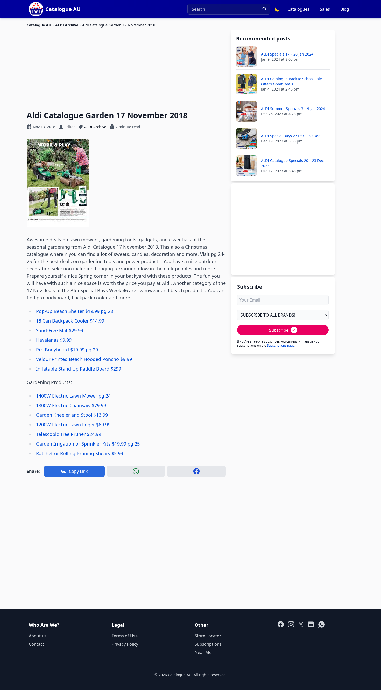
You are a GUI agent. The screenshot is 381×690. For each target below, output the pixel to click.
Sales (325, 9)
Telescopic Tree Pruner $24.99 (68, 434)
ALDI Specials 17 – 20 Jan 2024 (287, 54)
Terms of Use (125, 636)
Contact (36, 644)
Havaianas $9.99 (54, 340)
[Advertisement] (126, 66)
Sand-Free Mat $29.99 (59, 330)
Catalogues (298, 9)
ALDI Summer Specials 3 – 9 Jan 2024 (293, 108)
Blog (344, 9)
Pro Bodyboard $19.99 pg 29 (67, 349)
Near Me (203, 652)
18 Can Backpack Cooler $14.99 (70, 321)
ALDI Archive (66, 25)
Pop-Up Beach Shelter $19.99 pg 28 (74, 311)
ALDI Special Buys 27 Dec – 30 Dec (290, 135)
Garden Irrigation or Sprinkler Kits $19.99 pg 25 (88, 444)
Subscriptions (208, 644)
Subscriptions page (280, 345)
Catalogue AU (39, 25)
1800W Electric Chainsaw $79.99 (71, 405)
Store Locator (208, 636)
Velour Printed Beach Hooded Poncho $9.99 (84, 359)
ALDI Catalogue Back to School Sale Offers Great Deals (291, 81)
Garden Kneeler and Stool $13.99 (72, 415)
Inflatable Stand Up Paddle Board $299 (78, 369)
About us (37, 636)
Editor (70, 126)
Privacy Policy (125, 644)
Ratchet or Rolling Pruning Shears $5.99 (79, 453)
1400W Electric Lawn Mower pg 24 (73, 396)
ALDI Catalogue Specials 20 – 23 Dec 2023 (292, 163)
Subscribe (278, 330)
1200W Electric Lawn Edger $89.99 (73, 424)
